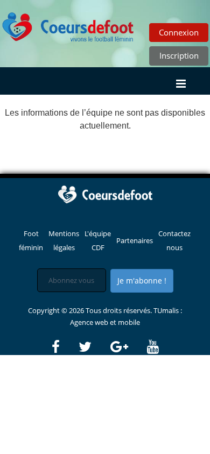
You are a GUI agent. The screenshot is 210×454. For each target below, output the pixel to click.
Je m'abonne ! (141, 280)
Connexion (179, 32)
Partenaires (134, 240)
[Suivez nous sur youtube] (153, 347)
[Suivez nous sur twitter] (94, 347)
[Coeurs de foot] (68, 24)
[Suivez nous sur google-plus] (127, 347)
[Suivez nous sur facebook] (64, 347)
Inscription (179, 55)
